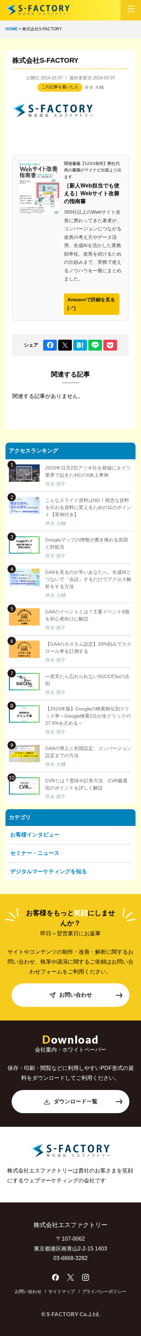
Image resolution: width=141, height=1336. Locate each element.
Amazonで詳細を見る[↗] (91, 304)
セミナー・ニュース (35, 853)
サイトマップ (61, 1291)
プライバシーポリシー (104, 1291)
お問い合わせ (75, 995)
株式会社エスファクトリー (37, 9)
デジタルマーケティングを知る (48, 871)
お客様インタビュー (35, 835)
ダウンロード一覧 (76, 1101)
